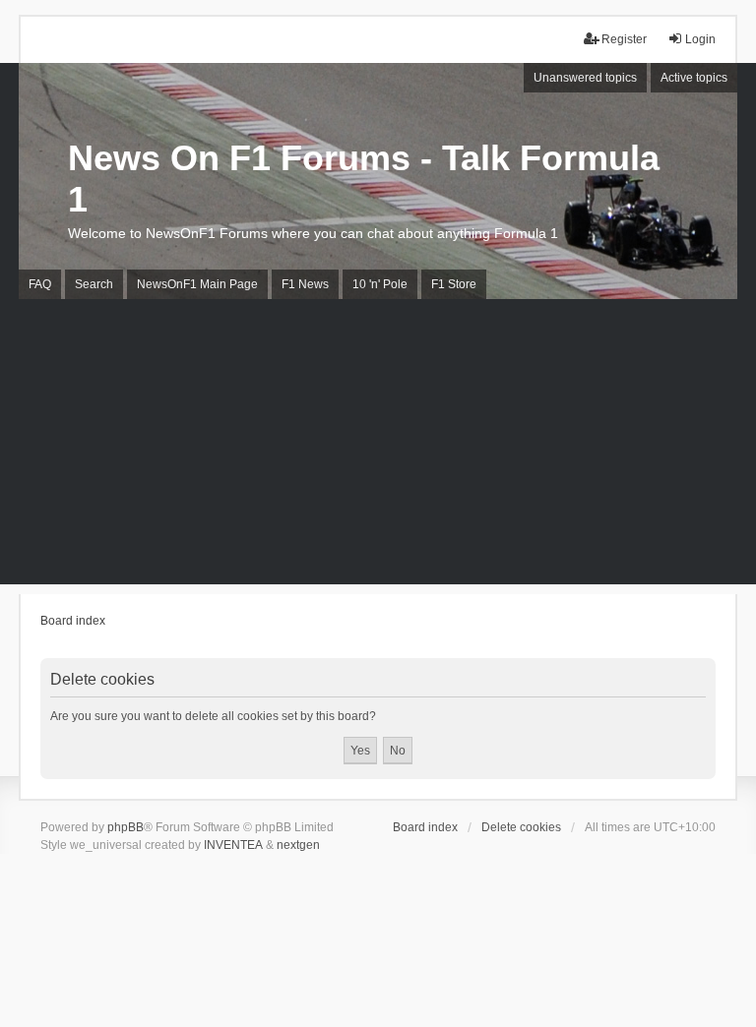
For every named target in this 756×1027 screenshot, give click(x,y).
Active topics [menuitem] (694, 78)
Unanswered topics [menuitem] (585, 78)
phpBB (125, 827)
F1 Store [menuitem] (453, 284)
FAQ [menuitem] (40, 284)
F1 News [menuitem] (305, 284)
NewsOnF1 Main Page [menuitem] (197, 284)
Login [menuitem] (700, 39)
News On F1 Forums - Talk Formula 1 (364, 178)
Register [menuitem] (624, 39)
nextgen (298, 845)
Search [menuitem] (94, 284)
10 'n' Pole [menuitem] (380, 284)
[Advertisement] (378, 446)
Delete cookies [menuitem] (521, 827)
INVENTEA (233, 845)
